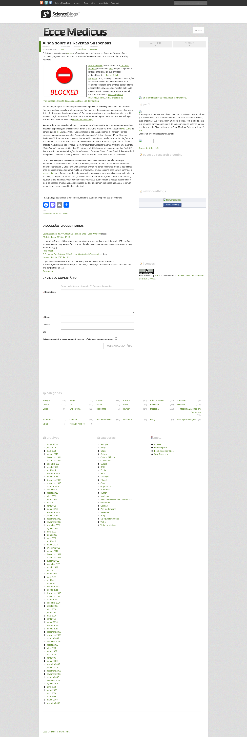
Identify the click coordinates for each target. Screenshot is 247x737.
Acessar (158, 444)
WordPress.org (161, 454)
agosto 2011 (52, 567)
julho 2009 (51, 648)
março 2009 (52, 661)
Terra (86, 3)
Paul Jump (126, 129)
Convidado (182, 400)
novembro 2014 (54, 460)
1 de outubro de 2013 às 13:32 (57, 257)
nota (111, 69)
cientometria (47, 213)
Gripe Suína (75, 409)
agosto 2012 (52, 528)
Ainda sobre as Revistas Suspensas (77, 43)
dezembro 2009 (54, 632)
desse (70, 53)
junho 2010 (52, 612)
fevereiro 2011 (53, 586)
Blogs (72, 400)
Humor (126, 409)
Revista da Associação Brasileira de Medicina (78, 101)
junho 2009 (52, 651)
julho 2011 (51, 570)
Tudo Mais (115, 3)
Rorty (152, 419)
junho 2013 (52, 499)
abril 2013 (51, 506)
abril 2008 (51, 696)
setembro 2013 (53, 490)
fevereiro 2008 (53, 703)
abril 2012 (51, 541)
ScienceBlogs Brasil (62, 3)
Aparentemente (95, 65)
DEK (72, 405)
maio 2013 (51, 502)
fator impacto (64, 213)
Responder (48, 251)
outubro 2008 (53, 677)
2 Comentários (80, 49)
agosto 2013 (52, 493)
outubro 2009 (53, 638)
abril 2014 (51, 470)
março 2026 (52, 444)
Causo (99, 400)
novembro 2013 (54, 483)
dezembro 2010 (54, 593)
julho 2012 (51, 532)
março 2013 (52, 509)
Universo (77, 3)
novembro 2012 (54, 522)
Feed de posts (160, 447)
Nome (46, 317)
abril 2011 (51, 580)
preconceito (48, 173)
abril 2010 (51, 619)
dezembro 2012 (54, 519)
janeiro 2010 (52, 629)
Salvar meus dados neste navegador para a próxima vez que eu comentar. (78, 339)
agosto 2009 (52, 645)
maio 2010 (51, 616)
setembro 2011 (53, 564)
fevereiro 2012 (53, 548)
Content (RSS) (63, 732)
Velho (45, 424)
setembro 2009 (53, 642)
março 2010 (52, 622)
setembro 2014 (53, 464)
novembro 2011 (54, 557)
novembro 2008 (54, 674)
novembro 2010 (54, 596)
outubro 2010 (53, 599)
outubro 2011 (53, 561)
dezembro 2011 (54, 554)
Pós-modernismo (104, 419)
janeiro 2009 (52, 667)
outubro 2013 (53, 486)
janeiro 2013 (52, 515)
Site (44, 332)
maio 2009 (51, 654)
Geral (45, 409)
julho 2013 (51, 496)
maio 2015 (51, 451)
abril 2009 (51, 658)
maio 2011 (51, 577)
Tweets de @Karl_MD (149, 148)
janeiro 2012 (52, 551)
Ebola (99, 405)
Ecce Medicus (49, 732)
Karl (62, 49)
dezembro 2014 (54, 457)
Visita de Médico (77, 424)
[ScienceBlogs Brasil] (60, 16)
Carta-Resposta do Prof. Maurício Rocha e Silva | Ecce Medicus (72, 234)
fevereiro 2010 (53, 625)
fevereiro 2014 (53, 473)
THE (59, 132)
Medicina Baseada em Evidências (190, 410)
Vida (93, 3)
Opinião (73, 419)
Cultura (46, 405)
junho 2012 (52, 535)
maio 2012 (51, 538)
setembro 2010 (53, 603)
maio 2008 (51, 693)
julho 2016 (51, 447)
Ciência (126, 400)
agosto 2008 (52, 683)
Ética (125, 405)
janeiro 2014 (52, 477)
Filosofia (181, 405)
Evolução (154, 405)
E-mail (46, 325)
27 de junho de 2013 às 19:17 (56, 237)
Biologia (46, 400)
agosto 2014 (52, 467)
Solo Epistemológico (186, 419)
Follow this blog (172, 205)
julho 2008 (51, 687)
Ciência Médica (157, 400)
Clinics (101, 98)
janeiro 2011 (52, 590)
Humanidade (103, 3)
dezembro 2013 (54, 480)
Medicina (93, 49)
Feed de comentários (164, 451)
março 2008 (52, 700)
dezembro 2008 (54, 671)
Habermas (101, 409)
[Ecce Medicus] (76, 35)
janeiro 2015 (52, 454)
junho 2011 (52, 574)
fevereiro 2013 (53, 512)
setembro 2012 (53, 525)
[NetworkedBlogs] (172, 200)
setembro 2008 (53, 680)
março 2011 (52, 583)
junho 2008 (52, 690)
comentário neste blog (82, 120)
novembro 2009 (54, 635)
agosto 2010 (52, 606)
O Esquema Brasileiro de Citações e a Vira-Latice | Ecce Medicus (72, 254)
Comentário (49, 292)
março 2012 (52, 545)
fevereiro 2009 (53, 664)
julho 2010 (51, 609)
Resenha (127, 419)
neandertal (48, 419)
